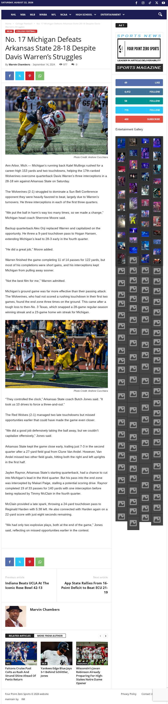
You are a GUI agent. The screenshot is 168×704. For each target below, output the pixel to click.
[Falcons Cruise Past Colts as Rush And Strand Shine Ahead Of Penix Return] (21, 653)
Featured (82, 663)
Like (157, 82)
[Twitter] (19, 75)
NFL (53, 14)
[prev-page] (100, 636)
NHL (13, 14)
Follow (155, 91)
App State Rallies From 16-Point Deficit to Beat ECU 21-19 (84, 587)
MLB (32, 14)
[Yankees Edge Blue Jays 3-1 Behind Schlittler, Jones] (56, 653)
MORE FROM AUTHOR (50, 635)
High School (84, 14)
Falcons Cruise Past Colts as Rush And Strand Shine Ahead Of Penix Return (20, 673)
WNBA (43, 14)
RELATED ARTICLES (20, 635)
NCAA (63, 14)
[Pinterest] (29, 75)
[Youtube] (163, 3)
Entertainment (111, 14)
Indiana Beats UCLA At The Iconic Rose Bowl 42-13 (27, 585)
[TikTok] (149, 3)
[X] (156, 3)
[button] (160, 14)
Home (8, 23)
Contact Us (148, 693)
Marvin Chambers (19, 64)
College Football (24, 23)
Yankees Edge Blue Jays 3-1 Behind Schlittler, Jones (56, 672)
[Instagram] (143, 3)
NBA (23, 14)
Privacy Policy (128, 693)
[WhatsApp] (39, 75)
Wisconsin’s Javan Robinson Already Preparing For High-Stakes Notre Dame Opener (89, 675)
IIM (23, 699)
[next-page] (105, 636)
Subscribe (153, 119)
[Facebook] (136, 3)
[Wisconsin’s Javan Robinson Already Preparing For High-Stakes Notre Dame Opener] (92, 653)
